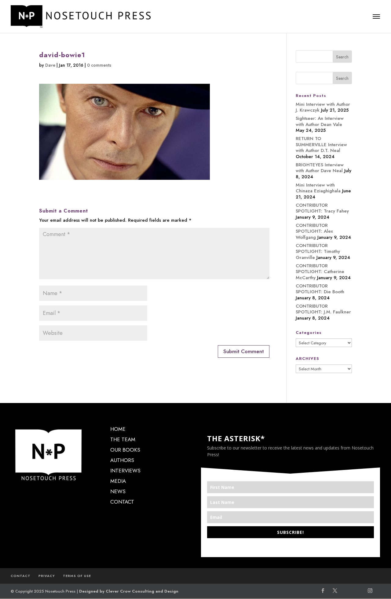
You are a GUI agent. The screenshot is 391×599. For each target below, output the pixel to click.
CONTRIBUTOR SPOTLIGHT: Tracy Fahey (322, 208)
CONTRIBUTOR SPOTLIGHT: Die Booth (320, 289)
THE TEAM (122, 439)
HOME (118, 429)
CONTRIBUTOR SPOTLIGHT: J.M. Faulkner (323, 309)
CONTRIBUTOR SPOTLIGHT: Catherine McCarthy (320, 271)
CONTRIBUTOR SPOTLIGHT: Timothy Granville (318, 251)
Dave (50, 65)
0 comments (99, 65)
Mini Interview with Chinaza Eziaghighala (318, 188)
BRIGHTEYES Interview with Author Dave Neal (320, 167)
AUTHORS (122, 460)
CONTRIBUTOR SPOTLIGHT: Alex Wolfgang (314, 231)
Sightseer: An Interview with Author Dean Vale (320, 121)
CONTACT (122, 501)
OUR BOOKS (125, 449)
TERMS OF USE (77, 575)
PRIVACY (46, 575)
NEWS (118, 491)
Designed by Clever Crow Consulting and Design (128, 591)
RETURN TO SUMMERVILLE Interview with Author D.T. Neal (321, 144)
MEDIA (118, 481)
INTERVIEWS (125, 470)
